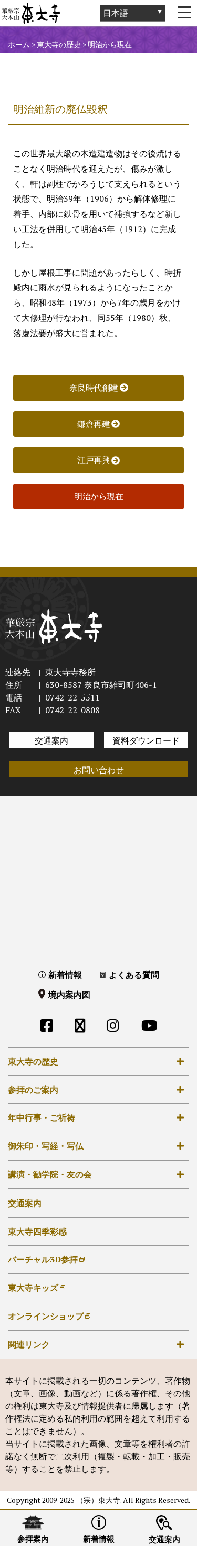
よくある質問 (134, 974)
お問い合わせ (99, 770)
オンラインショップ (46, 1316)
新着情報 (65, 974)
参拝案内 (33, 1538)
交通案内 (51, 740)
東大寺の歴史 (33, 1061)
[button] (98, 496)
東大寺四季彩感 (37, 1231)
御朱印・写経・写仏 (46, 1146)
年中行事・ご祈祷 (41, 1117)
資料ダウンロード (146, 740)
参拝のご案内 (33, 1089)
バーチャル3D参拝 (43, 1259)
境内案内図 (69, 994)
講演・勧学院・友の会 (50, 1174)
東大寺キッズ (33, 1287)
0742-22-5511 (72, 697)
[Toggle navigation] (184, 13)
